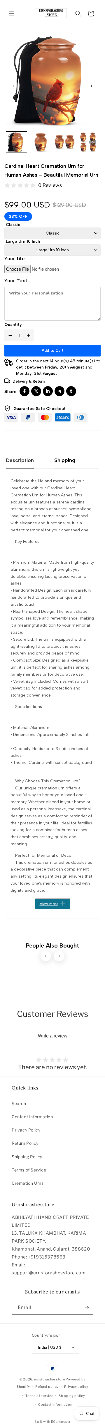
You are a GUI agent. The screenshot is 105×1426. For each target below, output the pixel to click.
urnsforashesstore (49, 1379)
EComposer (61, 1422)
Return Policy (25, 1143)
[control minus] (9, 335)
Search (19, 1103)
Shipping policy (72, 1396)
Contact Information (32, 1116)
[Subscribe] (86, 1308)
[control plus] (29, 335)
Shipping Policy (27, 1156)
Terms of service (39, 1396)
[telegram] (59, 391)
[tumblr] (71, 391)
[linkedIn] (48, 391)
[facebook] (24, 391)
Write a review (52, 1035)
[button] (11, 13)
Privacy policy (76, 1387)
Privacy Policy (26, 1129)
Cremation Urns (27, 1183)
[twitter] (36, 391)
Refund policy (47, 1387)
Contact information (55, 1404)
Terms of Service (29, 1169)
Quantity (13, 324)
